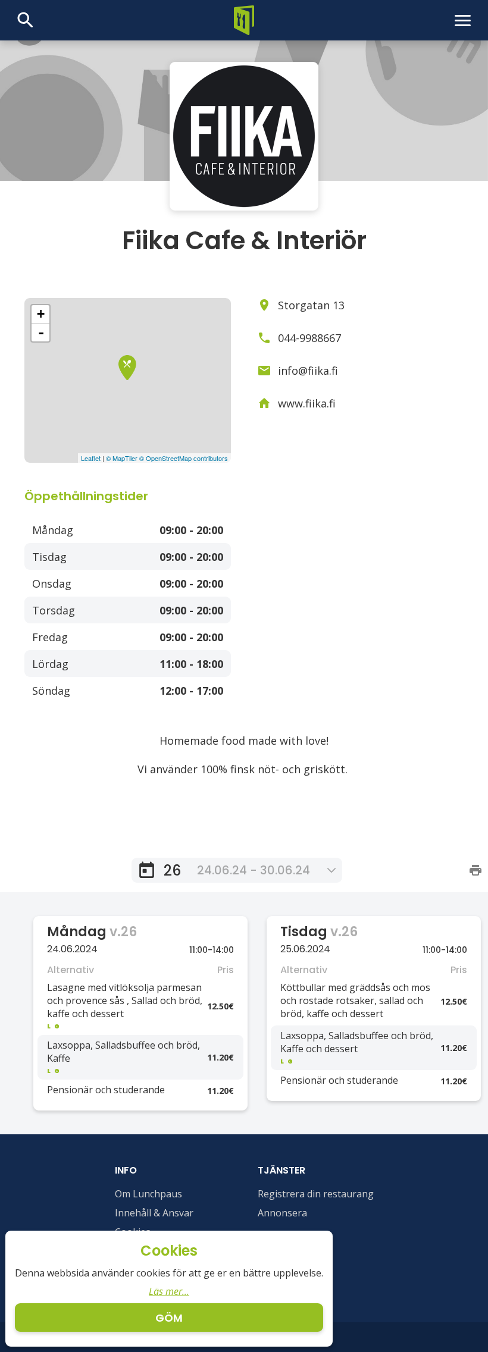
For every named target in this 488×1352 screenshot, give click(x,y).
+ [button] (41, 313)
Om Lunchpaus (148, 1193)
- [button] (41, 332)
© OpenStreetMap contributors (183, 458)
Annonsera (282, 1212)
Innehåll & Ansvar (154, 1212)
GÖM (169, 1317)
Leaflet (91, 458)
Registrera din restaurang (316, 1193)
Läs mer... (169, 1291)
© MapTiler (121, 458)
